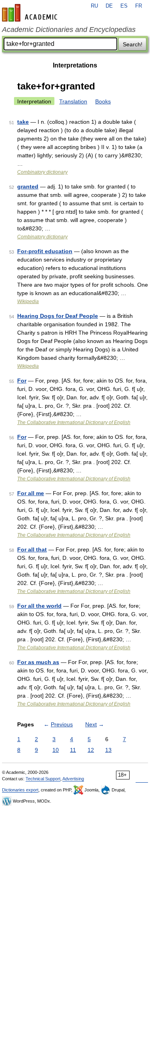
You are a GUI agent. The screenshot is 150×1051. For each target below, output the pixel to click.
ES (124, 6)
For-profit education (44, 251)
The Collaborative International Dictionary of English (73, 422)
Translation (73, 101)
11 (73, 750)
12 (91, 750)
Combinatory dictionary (42, 172)
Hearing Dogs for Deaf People (57, 316)
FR (138, 6)
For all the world (39, 606)
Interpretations (75, 65)
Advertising (73, 778)
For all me (30, 493)
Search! (132, 44)
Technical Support (43, 778)
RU (94, 6)
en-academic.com (31, 13)
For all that (32, 549)
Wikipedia (28, 301)
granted (27, 186)
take (23, 122)
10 (55, 750)
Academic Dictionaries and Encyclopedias (69, 30)
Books (103, 101)
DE (109, 6)
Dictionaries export (20, 789)
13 (108, 750)
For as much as (38, 662)
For (21, 380)
